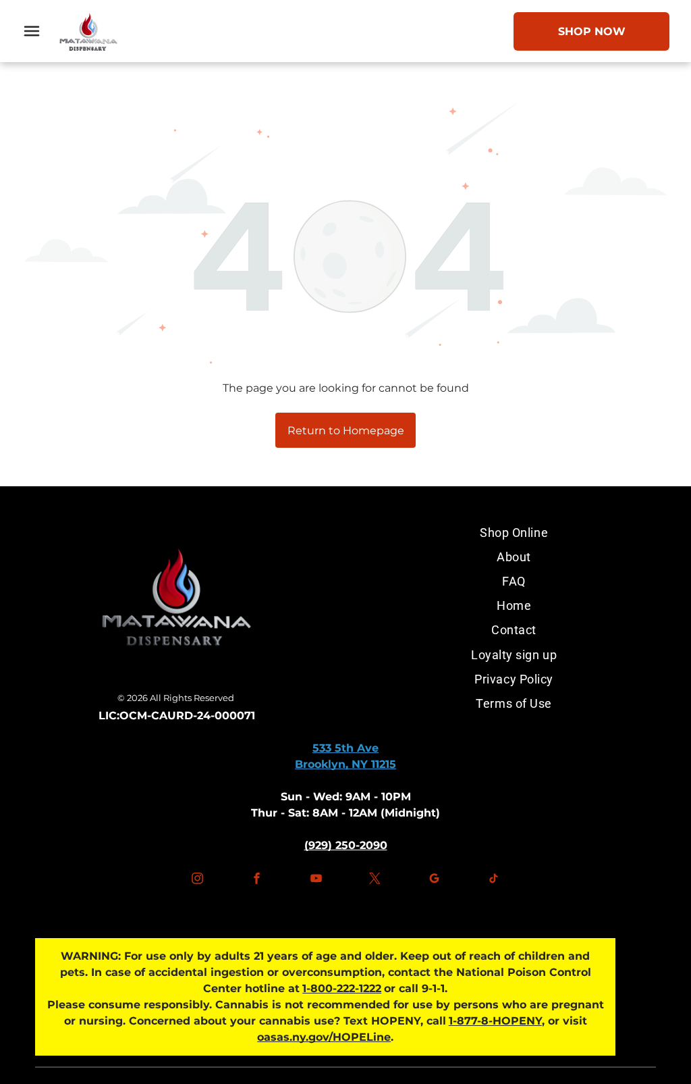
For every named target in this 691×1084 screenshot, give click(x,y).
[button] (32, 31)
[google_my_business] (434, 880)
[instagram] (197, 880)
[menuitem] (514, 532)
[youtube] (316, 880)
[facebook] (257, 880)
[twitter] (375, 880)
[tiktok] (493, 880)
